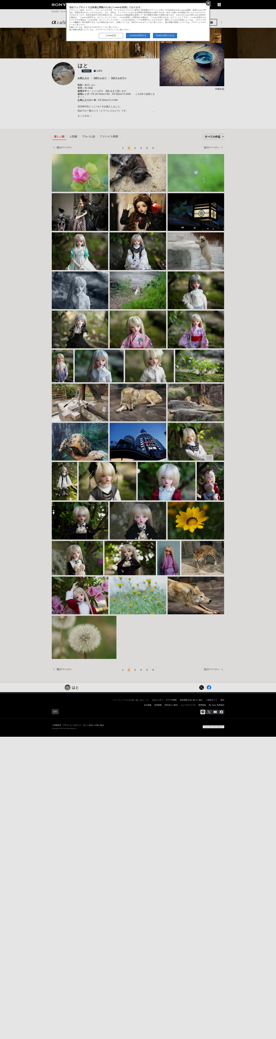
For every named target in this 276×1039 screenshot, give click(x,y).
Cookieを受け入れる (165, 35)
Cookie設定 (111, 35)
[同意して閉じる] (208, 3)
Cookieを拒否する (138, 35)
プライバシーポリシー (106, 30)
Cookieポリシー (98, 27)
